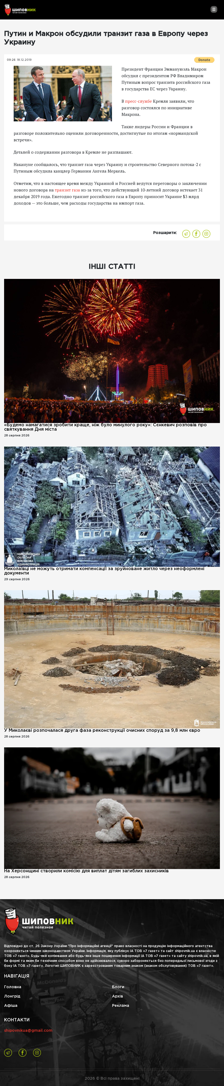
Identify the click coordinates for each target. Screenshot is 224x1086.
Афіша (10, 1005)
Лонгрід (12, 996)
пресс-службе (138, 101)
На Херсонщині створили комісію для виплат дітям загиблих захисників (86, 871)
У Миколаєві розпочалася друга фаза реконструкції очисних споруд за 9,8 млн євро (102, 730)
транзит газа (67, 190)
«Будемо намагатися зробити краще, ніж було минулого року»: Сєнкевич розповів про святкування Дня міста (105, 427)
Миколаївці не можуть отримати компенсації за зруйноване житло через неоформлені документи (104, 571)
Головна (12, 987)
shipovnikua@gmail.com (28, 1030)
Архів (117, 996)
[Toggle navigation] (214, 9)
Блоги (118, 987)
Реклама (120, 1005)
